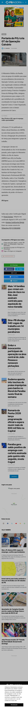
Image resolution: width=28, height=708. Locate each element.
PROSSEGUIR (14, 704)
